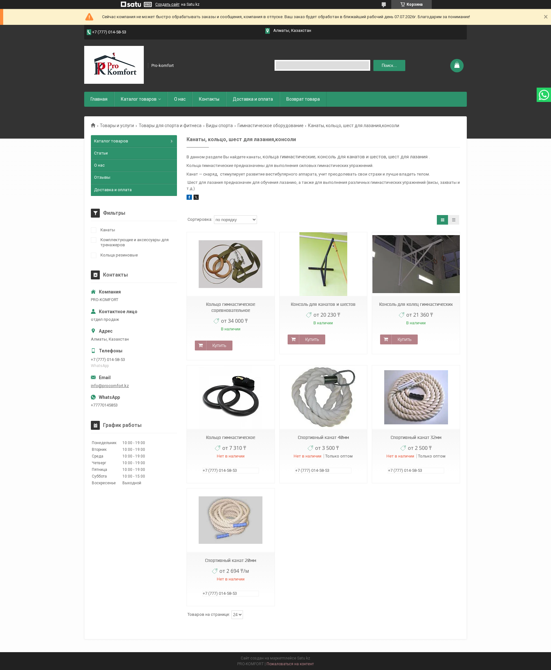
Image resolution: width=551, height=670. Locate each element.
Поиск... (389, 65)
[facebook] (189, 198)
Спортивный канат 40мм (323, 437)
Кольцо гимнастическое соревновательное (230, 307)
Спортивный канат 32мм (416, 437)
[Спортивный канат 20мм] (230, 520)
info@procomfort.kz (110, 385)
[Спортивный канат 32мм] (415, 397)
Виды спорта (219, 125)
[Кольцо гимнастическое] (230, 397)
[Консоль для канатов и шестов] (323, 264)
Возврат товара (303, 99)
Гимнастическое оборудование (271, 125)
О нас (180, 99)
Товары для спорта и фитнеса (170, 125)
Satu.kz (303, 658)
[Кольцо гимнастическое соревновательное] (230, 264)
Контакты (209, 99)
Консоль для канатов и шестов (323, 304)
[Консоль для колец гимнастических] (415, 264)
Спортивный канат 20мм (230, 560)
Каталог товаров (139, 99)
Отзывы (102, 177)
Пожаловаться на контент (290, 664)
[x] (196, 198)
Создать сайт (167, 4)
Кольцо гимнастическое (230, 437)
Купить (219, 345)
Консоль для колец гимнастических (416, 304)
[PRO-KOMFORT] (114, 65)
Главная (99, 99)
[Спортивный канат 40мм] (323, 397)
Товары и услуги (117, 125)
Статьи (101, 153)
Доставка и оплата (253, 99)
